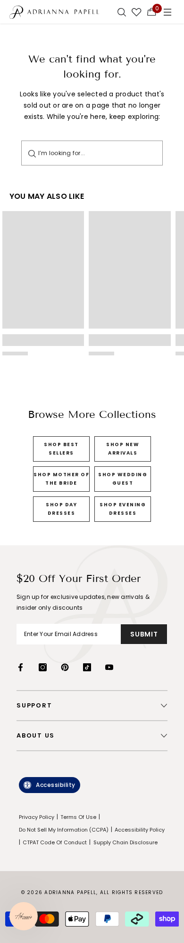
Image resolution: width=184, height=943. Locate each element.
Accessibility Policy (140, 829)
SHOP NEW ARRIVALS (122, 448)
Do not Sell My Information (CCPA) (64, 829)
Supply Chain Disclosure (125, 842)
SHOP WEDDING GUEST (122, 479)
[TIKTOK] (87, 667)
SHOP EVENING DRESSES (123, 509)
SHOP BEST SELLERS (61, 448)
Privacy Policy (36, 817)
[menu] (167, 11)
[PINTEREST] (65, 667)
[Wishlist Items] (137, 12)
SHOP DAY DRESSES (61, 509)
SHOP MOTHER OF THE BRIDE (61, 479)
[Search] (32, 153)
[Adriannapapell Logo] (54, 12)
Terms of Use (78, 817)
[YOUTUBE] (109, 667)
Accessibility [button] (55, 785)
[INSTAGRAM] (43, 667)
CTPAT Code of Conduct (55, 842)
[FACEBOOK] (21, 667)
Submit (144, 634)
